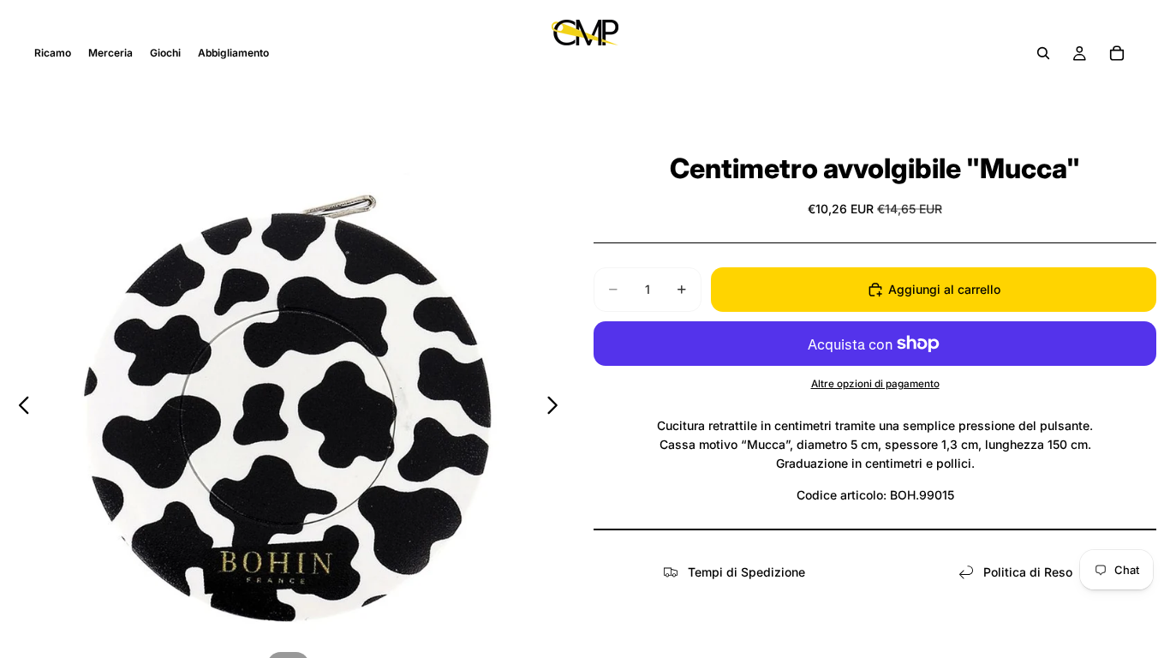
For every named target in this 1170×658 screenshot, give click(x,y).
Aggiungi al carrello (944, 289)
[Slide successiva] (557, 408)
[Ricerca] (1043, 53)
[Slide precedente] (19, 408)
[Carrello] (1117, 53)
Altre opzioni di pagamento (875, 384)
